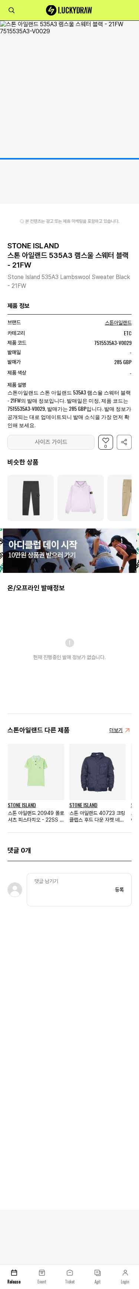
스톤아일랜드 (118, 323)
